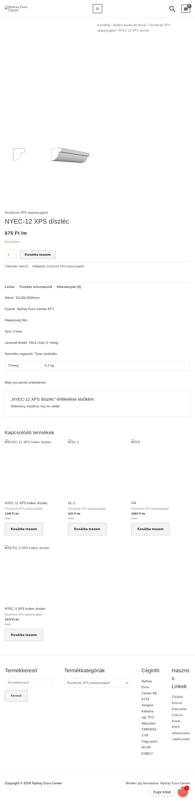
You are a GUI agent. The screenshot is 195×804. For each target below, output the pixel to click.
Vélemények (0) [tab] (68, 287)
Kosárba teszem (38, 254)
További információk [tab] (35, 287)
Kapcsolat (179, 709)
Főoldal (177, 697)
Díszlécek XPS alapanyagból (26, 212)
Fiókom (177, 715)
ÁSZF (176, 727)
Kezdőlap (104, 25)
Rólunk (177, 703)
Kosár (176, 721)
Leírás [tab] (10, 287)
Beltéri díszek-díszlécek (129, 25)
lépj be (45, 406)
